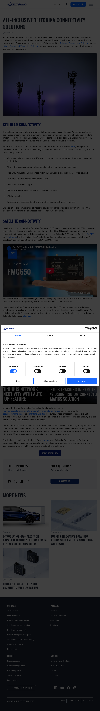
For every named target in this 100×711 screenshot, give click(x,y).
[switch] (37, 371)
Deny (18, 381)
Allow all (81, 381)
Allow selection (50, 381)
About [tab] (82, 336)
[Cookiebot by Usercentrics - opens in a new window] (86, 329)
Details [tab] (50, 336)
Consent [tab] (17, 336)
